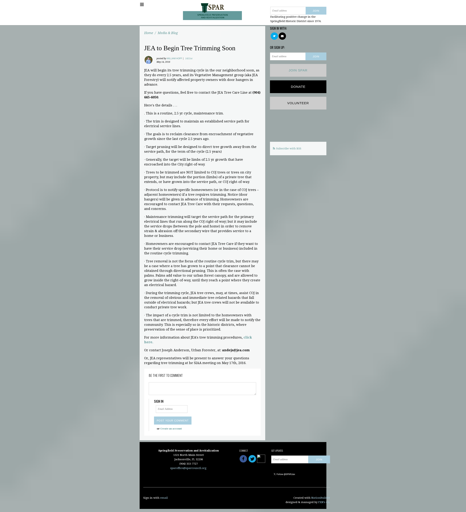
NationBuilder (320, 497)
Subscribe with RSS (288, 148)
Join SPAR (298, 70)
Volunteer (298, 103)
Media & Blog (168, 33)
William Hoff (174, 58)
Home (148, 33)
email (164, 497)
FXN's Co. (324, 502)
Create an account (171, 428)
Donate (298, 87)
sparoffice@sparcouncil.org (188, 468)
